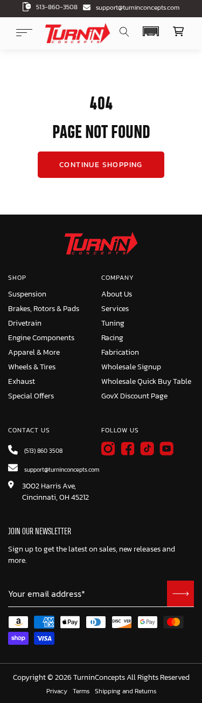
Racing (112, 337)
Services (115, 308)
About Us (116, 294)
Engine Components (41, 337)
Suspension (27, 294)
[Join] (180, 593)
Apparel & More (34, 352)
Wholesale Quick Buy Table (146, 381)
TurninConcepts (99, 678)
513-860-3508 (57, 7)
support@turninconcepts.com (137, 7)
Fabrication (120, 352)
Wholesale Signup (131, 367)
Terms (81, 691)
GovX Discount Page (134, 396)
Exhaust (21, 381)
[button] (150, 31)
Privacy (56, 691)
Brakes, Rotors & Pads (43, 308)
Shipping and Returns (125, 691)
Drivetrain (24, 323)
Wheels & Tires (31, 367)
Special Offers (31, 396)
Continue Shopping (101, 164)
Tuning (112, 323)
